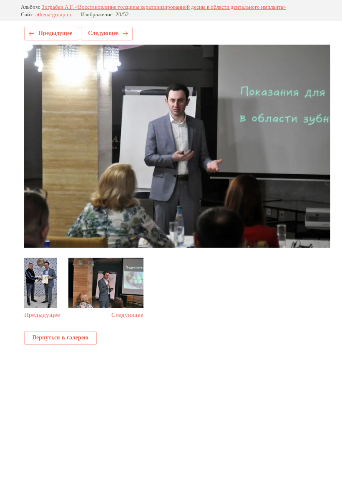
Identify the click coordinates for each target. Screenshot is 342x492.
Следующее (103, 33)
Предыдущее (55, 33)
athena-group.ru (53, 14)
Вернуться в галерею (60, 337)
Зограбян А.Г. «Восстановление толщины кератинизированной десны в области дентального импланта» (164, 7)
